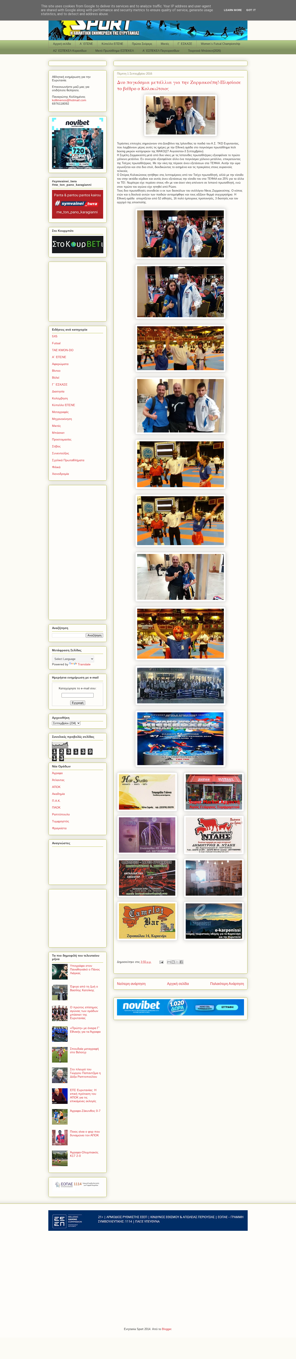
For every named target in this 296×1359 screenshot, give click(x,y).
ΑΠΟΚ (56, 787)
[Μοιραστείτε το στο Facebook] (181, 962)
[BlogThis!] (173, 962)
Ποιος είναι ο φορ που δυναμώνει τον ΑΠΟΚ (85, 1133)
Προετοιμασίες (62, 439)
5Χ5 (54, 336)
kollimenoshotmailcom (69, 100)
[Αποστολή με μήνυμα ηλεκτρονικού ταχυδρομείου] (169, 962)
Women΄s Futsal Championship (220, 43)
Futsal (56, 343)
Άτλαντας (58, 780)
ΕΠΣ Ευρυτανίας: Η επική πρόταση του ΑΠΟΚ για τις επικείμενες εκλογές (83, 1095)
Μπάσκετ (58, 432)
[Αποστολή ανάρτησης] (161, 962)
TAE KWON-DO (62, 350)
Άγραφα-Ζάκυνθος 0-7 (85, 1110)
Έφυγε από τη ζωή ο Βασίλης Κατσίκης (84, 988)
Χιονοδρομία (60, 473)
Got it (251, 10)
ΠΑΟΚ (56, 807)
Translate (84, 664)
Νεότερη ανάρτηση (131, 984)
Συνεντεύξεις (60, 453)
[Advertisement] (79, 290)
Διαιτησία (58, 391)
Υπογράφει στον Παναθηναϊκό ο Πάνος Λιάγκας (85, 969)
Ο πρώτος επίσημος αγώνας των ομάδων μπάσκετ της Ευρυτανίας (84, 1012)
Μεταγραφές (60, 412)
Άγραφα (57, 773)
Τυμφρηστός (60, 821)
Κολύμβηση (60, 398)
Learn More (233, 10)
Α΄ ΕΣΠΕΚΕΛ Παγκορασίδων (161, 50)
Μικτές (165, 43)
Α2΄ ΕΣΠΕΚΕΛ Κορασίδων (70, 50)
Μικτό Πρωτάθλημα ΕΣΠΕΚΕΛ (114, 50)
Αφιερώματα (60, 364)
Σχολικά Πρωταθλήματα (68, 460)
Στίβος (56, 446)
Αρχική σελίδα (62, 43)
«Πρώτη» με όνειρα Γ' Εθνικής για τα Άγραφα (85, 1029)
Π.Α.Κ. (56, 800)
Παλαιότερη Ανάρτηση (227, 984)
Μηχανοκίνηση (62, 419)
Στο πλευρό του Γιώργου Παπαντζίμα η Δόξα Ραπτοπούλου (85, 1073)
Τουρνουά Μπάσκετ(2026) (204, 50)
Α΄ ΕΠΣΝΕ (86, 43)
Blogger (166, 1329)
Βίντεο (56, 370)
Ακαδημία (58, 794)
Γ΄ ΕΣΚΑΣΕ (185, 43)
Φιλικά (56, 467)
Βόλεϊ (55, 377)
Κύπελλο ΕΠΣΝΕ (112, 43)
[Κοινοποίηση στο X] (177, 962)
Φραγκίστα (59, 828)
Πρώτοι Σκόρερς (142, 43)
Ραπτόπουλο (61, 814)
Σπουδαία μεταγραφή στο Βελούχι (84, 1050)
